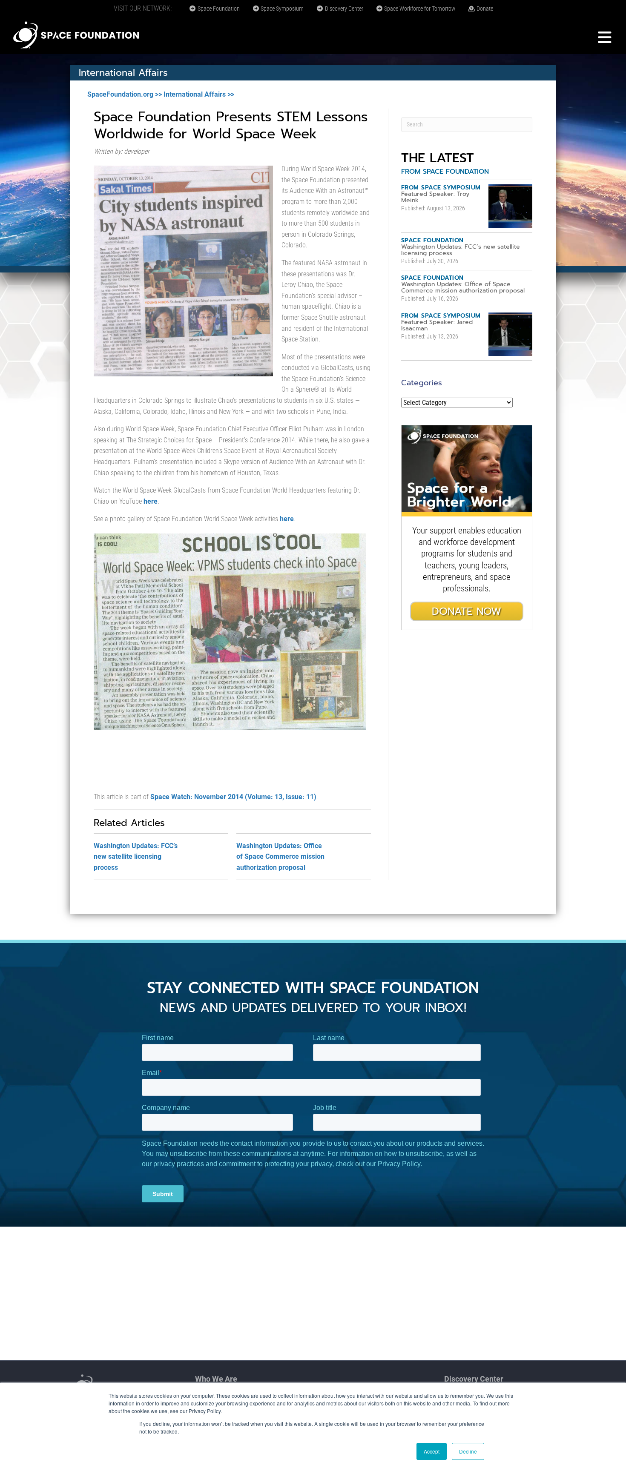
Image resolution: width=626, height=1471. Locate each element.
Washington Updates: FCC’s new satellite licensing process (136, 857)
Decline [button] (468, 1451)
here (151, 501)
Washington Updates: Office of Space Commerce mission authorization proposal (280, 857)
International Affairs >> (199, 94)
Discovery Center (343, 8)
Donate (484, 8)
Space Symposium (281, 8)
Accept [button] (431, 1451)
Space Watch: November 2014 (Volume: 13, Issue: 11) (233, 797)
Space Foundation (218, 8)
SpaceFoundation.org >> (124, 94)
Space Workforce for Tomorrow (419, 8)
